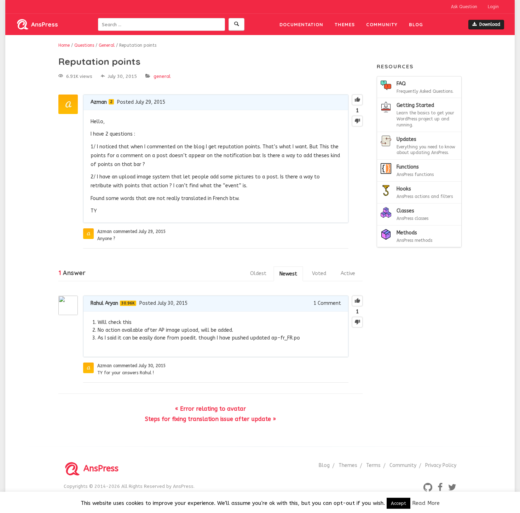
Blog (416, 24)
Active (348, 273)
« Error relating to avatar (210, 408)
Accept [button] (398, 503)
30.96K (128, 303)
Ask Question (464, 6)
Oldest (258, 273)
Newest (288, 274)
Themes (345, 24)
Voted (319, 273)
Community (382, 24)
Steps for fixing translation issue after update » (210, 419)
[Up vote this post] (357, 100)
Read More (426, 503)
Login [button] (493, 6)
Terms (373, 465)
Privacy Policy (440, 465)
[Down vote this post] (357, 121)
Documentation (301, 24)
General (162, 76)
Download (489, 24)
